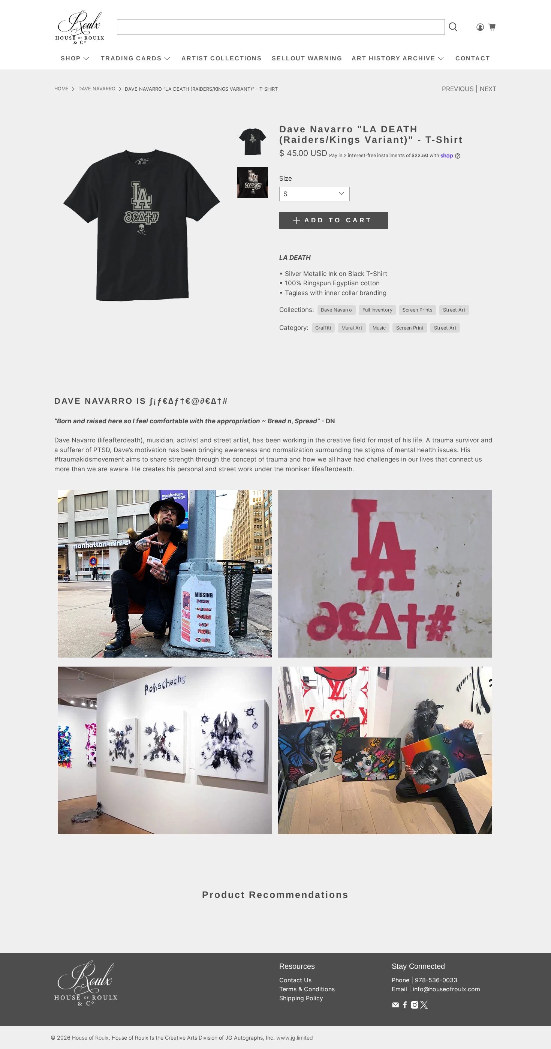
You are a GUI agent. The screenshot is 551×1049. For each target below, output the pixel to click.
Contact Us (295, 980)
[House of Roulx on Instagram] (414, 1006)
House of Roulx (90, 1037)
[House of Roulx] (79, 27)
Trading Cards (131, 58)
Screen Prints (418, 310)
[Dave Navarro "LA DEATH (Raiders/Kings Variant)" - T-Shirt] (142, 224)
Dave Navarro (96, 89)
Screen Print (410, 328)
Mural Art (351, 328)
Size (285, 178)
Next (488, 89)
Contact (472, 58)
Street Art (454, 310)
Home (61, 89)
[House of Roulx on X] (424, 1006)
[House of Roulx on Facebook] (405, 1006)
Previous (458, 89)
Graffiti (323, 328)
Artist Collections (221, 58)
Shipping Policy (301, 998)
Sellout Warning (307, 58)
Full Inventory (377, 310)
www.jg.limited (294, 1037)
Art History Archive (394, 58)
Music (379, 328)
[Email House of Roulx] (395, 1006)
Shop (71, 58)
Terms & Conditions (307, 989)
